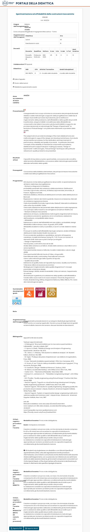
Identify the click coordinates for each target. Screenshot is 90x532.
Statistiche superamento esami (25, 87)
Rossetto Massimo (29, 56)
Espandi (29, 64)
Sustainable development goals (16, 291)
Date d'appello (19, 79)
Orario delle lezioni (21, 83)
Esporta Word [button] (32, 528)
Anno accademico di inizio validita (16, 99)
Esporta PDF (17, 528)
